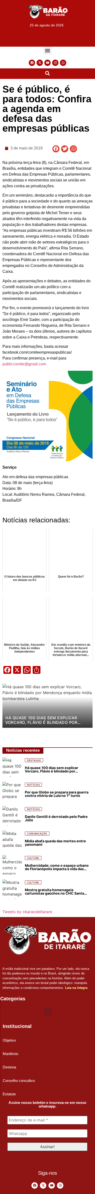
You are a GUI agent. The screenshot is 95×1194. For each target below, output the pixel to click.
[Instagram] (55, 63)
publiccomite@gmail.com (24, 364)
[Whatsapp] (63, 63)
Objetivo (9, 1040)
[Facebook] (32, 63)
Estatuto (9, 1094)
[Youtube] (47, 63)
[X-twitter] (40, 63)
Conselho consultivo (19, 1080)
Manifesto (10, 1054)
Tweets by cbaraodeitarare (27, 911)
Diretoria (9, 1067)
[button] (48, 51)
